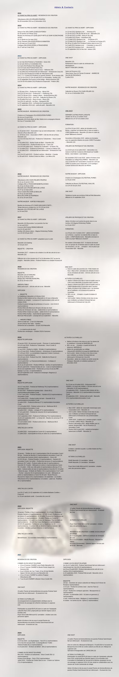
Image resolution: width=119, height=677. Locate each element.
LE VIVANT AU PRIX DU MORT (27, 15)
